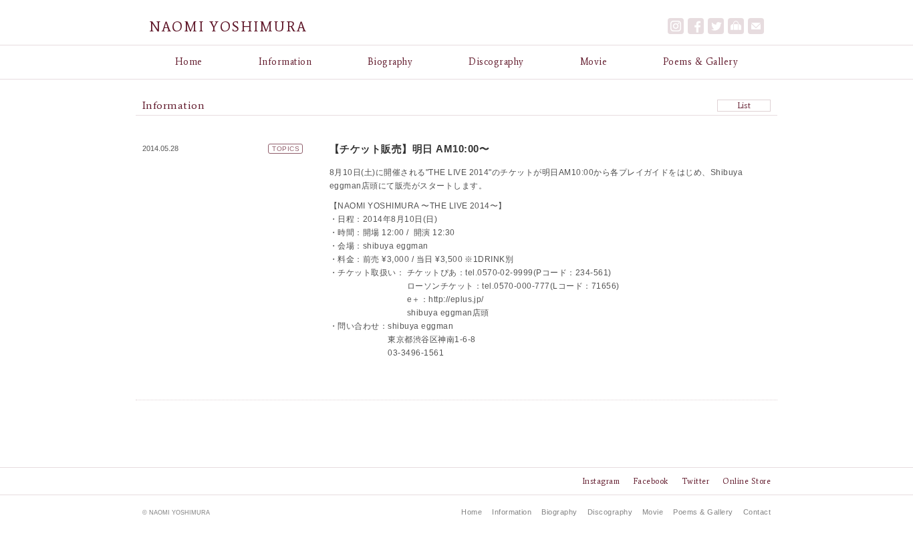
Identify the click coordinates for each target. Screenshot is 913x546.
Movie (593, 61)
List (744, 105)
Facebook (650, 481)
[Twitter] (716, 26)
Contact (757, 512)
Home (189, 61)
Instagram (601, 481)
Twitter (695, 481)
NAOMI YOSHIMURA (228, 26)
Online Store (747, 481)
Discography (496, 61)
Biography (390, 61)
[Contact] (756, 26)
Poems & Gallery (700, 61)
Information (285, 61)
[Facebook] (696, 26)
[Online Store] (736, 26)
